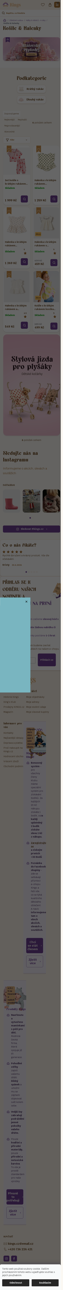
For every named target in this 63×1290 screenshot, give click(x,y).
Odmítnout (16, 1282)
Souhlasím (45, 1282)
